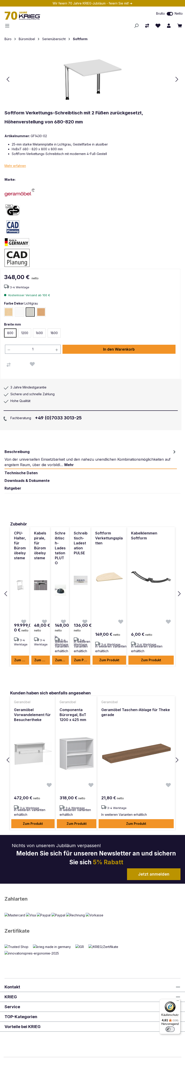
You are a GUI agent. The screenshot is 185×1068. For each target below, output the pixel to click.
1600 (39, 333)
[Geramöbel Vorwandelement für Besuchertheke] (33, 753)
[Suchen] (136, 25)
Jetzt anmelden (153, 874)
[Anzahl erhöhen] (57, 349)
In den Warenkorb (119, 349)
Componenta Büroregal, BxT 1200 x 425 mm (73, 714)
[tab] (91, 458)
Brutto (160, 13)
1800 (54, 333)
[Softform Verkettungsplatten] (109, 577)
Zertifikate (17, 931)
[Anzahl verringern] (9, 349)
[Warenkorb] (179, 25)
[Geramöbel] (20, 192)
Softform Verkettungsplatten (109, 538)
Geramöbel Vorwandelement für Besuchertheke (32, 714)
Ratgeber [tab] (13, 488)
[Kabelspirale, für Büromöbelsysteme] (40, 585)
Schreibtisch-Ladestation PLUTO (60, 548)
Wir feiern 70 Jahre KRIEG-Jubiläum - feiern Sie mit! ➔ (92, 3)
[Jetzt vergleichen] (147, 25)
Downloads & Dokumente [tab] (27, 480)
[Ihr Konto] (168, 25)
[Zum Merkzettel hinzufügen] (32, 364)
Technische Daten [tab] (21, 473)
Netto (179, 13)
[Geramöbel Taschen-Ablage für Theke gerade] (136, 753)
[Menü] (9, 25)
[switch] (170, 14)
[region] (92, 594)
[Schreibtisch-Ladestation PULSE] (81, 580)
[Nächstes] (176, 79)
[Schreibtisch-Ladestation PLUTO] (60, 590)
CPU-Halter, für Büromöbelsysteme (20, 545)
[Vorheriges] (8, 79)
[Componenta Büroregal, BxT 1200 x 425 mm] (77, 753)
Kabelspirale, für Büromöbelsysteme (40, 545)
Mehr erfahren (15, 166)
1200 (24, 333)
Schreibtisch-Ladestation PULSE (81, 543)
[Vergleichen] (8, 364)
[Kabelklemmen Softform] (151, 577)
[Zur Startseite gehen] (54, 16)
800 (10, 333)
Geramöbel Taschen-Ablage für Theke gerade (135, 712)
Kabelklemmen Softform (144, 535)
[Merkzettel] (158, 25)
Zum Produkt (21, 660)
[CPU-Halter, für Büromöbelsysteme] (20, 585)
